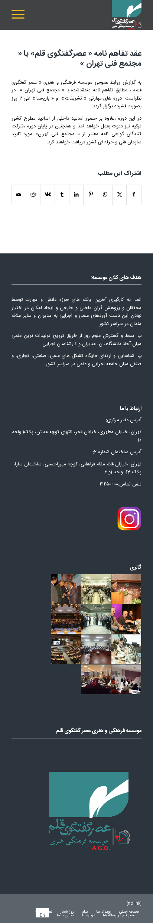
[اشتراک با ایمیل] (19, 195)
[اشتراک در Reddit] (33, 195)
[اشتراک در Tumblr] (62, 195)
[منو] (20, 15)
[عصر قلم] (89, 15)
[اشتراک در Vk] (47, 195)
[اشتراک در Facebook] (134, 195)
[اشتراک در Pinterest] (91, 195)
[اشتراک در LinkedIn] (76, 195)
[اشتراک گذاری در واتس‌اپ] (105, 195)
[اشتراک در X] (120, 195)
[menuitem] (20, 15)
